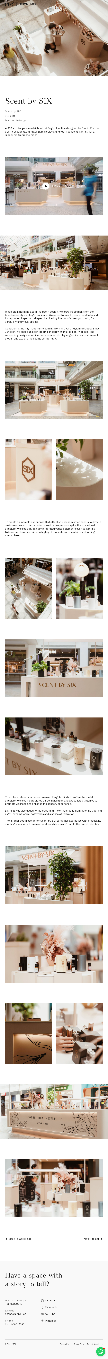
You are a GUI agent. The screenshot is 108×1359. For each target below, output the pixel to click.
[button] (100, 1351)
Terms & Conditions (95, 1344)
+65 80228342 (13, 1303)
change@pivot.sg (15, 1314)
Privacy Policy (65, 1344)
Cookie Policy (79, 1344)
